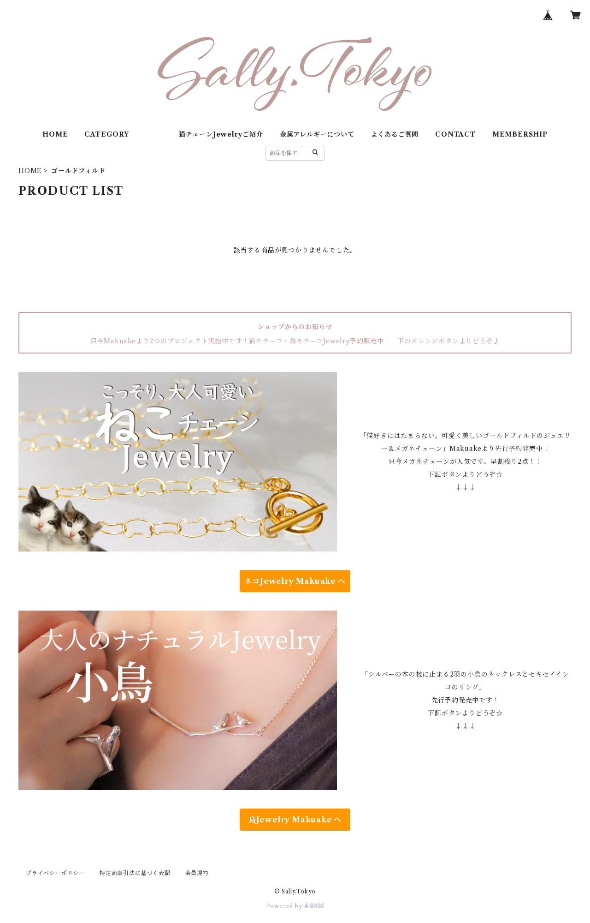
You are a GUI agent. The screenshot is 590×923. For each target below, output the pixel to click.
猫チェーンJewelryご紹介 (221, 134)
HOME (55, 134)
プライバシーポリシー (55, 872)
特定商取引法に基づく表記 (135, 872)
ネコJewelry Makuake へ (294, 581)
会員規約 (197, 872)
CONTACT (455, 134)
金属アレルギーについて (317, 134)
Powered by (285, 906)
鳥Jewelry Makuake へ (295, 819)
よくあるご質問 (395, 134)
